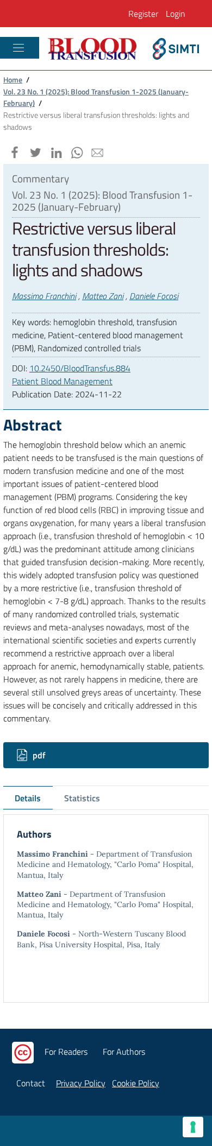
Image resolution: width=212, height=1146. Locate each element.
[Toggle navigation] (18, 47)
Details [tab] (28, 798)
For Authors (124, 1051)
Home (12, 80)
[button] (13, 151)
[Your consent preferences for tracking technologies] (193, 1127)
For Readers (66, 1051)
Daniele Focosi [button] (153, 295)
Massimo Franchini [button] (44, 295)
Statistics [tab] (82, 798)
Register (143, 13)
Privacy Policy (80, 1083)
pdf (38, 755)
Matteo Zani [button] (102, 295)
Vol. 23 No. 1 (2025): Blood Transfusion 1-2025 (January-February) (96, 98)
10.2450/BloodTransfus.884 (79, 368)
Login (175, 13)
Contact (30, 1083)
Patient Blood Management (62, 381)
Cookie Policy (135, 1083)
